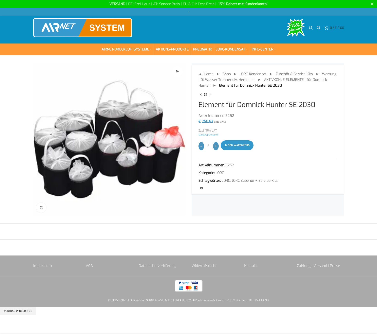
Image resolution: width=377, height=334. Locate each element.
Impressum (42, 265)
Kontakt (250, 265)
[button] (8, 325)
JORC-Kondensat (253, 74)
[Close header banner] (372, 4)
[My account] (311, 28)
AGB (89, 265)
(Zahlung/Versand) (208, 134)
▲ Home (206, 74)
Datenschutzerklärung (157, 265)
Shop (227, 74)
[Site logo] (82, 27)
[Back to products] (205, 94)
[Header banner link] (188, 4)
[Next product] (210, 94)
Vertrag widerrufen (18, 311)
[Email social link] (201, 188)
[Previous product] (200, 94)
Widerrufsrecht (204, 265)
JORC (220, 172)
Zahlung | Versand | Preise (318, 265)
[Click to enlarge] (41, 208)
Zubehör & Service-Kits (294, 74)
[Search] (319, 28)
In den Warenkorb (237, 145)
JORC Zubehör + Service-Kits (255, 180)
